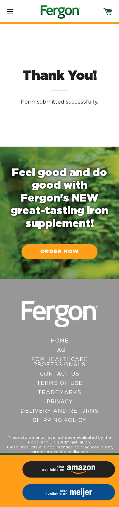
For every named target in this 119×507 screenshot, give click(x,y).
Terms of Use (60, 383)
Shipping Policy (59, 420)
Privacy (60, 401)
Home (60, 341)
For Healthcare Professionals (59, 362)
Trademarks (59, 392)
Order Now (59, 251)
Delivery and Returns (59, 411)
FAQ (59, 350)
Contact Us (59, 374)
